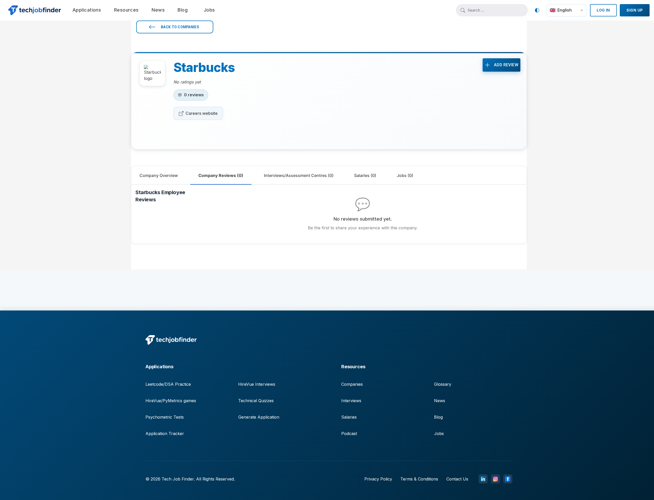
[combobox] (495, 10)
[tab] (158, 175)
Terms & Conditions (419, 479)
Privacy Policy (378, 479)
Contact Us (457, 479)
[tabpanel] (329, 214)
